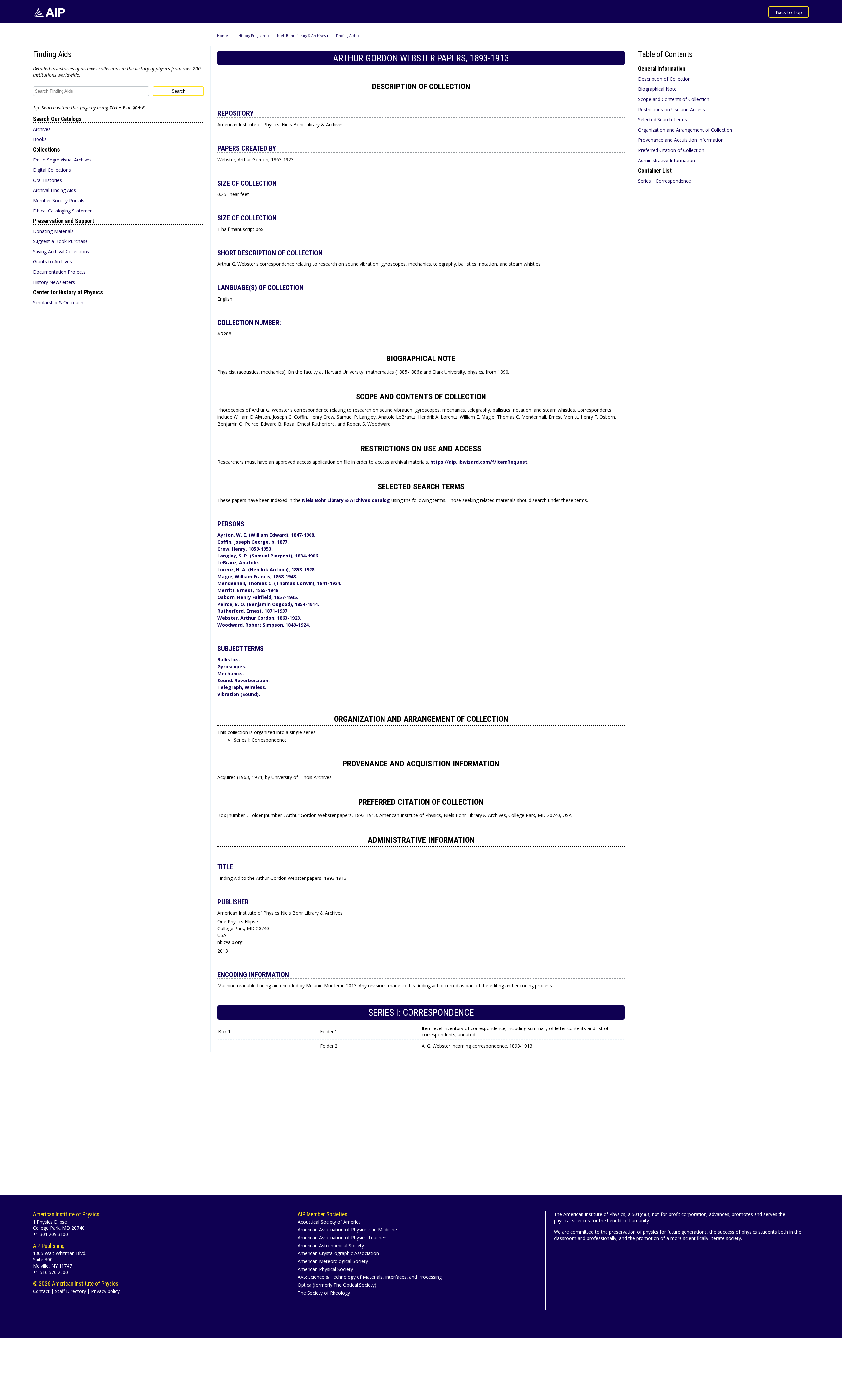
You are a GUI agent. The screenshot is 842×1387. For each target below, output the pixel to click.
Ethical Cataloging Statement (63, 211)
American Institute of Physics (66, 1214)
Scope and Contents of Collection (673, 99)
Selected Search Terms (662, 119)
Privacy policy (105, 1291)
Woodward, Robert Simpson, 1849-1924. (263, 625)
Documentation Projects (59, 272)
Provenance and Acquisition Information (681, 140)
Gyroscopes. (231, 666)
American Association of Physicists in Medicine (347, 1229)
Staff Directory (70, 1291)
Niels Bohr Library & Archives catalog (346, 500)
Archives (42, 129)
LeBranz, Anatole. (238, 562)
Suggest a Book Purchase (60, 241)
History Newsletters (54, 282)
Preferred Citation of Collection (671, 150)
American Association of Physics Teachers (343, 1237)
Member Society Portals (58, 200)
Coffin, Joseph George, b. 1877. (253, 542)
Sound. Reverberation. (243, 680)
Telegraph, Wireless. (241, 687)
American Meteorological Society (333, 1261)
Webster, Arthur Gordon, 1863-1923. (259, 618)
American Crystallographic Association (338, 1253)
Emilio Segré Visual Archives (62, 160)
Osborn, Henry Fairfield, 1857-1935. (257, 597)
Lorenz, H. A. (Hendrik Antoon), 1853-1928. (266, 569)
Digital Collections (52, 170)
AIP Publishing (49, 1246)
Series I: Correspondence (664, 181)
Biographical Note (657, 89)
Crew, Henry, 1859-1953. (245, 549)
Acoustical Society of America (329, 1222)
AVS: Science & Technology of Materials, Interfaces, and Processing (370, 1277)
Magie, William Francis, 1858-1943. (257, 576)
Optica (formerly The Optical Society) (337, 1285)
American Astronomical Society (331, 1245)
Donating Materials (53, 231)
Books (40, 139)
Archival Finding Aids (54, 190)
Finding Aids (346, 35)
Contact (41, 1291)
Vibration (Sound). (238, 694)
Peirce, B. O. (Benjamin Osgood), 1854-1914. (268, 604)
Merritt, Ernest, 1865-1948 (247, 590)
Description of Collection (664, 79)
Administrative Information (666, 160)
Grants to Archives (52, 262)
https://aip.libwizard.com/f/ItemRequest (478, 462)
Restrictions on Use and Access (671, 109)
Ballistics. (228, 659)
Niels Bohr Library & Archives (301, 35)
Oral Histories (47, 180)
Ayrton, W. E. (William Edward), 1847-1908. (266, 535)
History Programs (252, 35)
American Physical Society (325, 1269)
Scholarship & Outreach (58, 302)
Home (222, 35)
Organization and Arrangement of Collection (685, 130)
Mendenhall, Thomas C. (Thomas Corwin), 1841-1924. (279, 583)
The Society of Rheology (324, 1293)
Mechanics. (230, 673)
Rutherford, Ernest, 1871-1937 (252, 611)
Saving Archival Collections (61, 251)
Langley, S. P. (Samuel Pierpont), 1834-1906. (268, 556)
